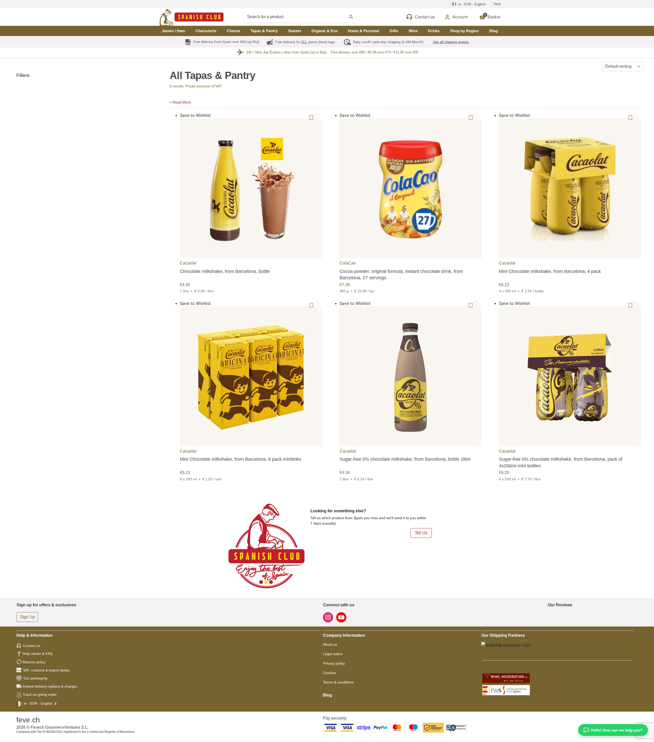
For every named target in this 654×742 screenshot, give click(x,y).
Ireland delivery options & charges (49, 686)
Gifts (394, 31)
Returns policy (33, 662)
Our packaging (35, 678)
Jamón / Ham (173, 31)
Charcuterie (205, 31)
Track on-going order (40, 694)
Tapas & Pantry (264, 31)
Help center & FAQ (37, 654)
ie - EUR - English (38, 703)
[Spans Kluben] (173, 17)
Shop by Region (464, 31)
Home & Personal (363, 31)
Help (497, 4)
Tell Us (421, 533)
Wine (413, 31)
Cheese (233, 31)
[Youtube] (341, 617)
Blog (493, 31)
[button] (406, 102)
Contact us (31, 646)
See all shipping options (451, 42)
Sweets (294, 31)
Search (304, 17)
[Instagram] (328, 617)
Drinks (434, 31)
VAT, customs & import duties (46, 670)
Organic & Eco (324, 31)
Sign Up (27, 617)
